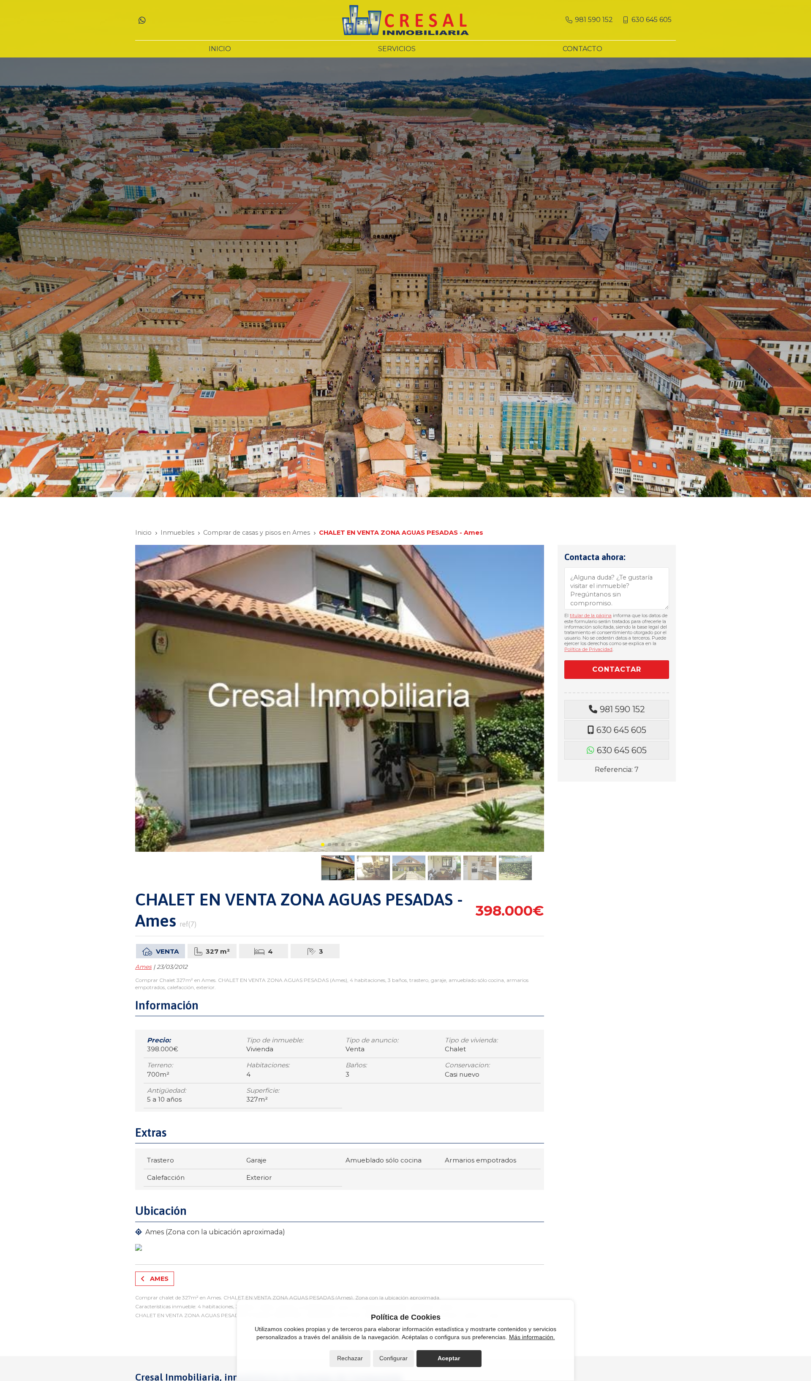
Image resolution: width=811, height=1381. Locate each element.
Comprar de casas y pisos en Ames (256, 532)
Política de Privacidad (588, 649)
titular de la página (591, 615)
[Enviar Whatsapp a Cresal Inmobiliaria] (142, 20)
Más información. (532, 1337)
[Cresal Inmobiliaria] (405, 20)
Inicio (143, 532)
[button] (322, 844)
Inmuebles (177, 532)
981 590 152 (622, 709)
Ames (143, 966)
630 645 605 (621, 730)
